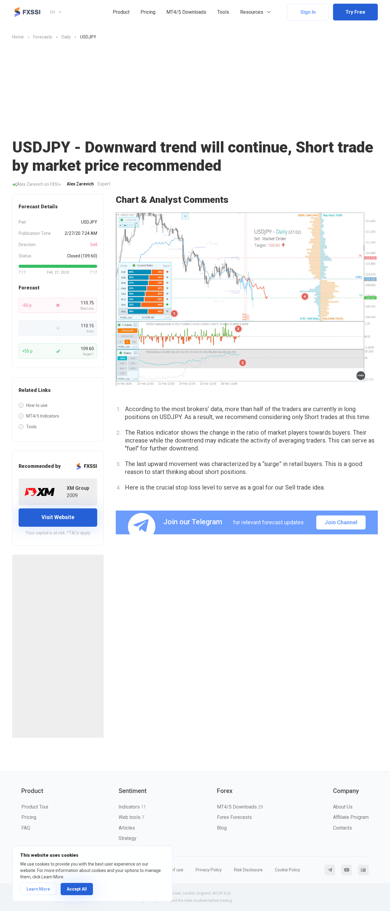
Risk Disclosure (248, 869)
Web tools (131, 817)
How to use (37, 405)
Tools (223, 12)
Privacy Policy (209, 869)
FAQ (25, 828)
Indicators (132, 807)
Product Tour (34, 807)
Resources (251, 12)
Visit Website (57, 517)
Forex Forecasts (234, 817)
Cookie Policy (287, 869)
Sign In (308, 12)
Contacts (342, 828)
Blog (222, 828)
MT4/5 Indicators (42, 416)
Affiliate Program (351, 817)
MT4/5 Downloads (186, 12)
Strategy (127, 838)
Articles (127, 828)
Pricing (147, 12)
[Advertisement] (195, 86)
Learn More (38, 889)
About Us (343, 807)
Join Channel (340, 522)
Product (121, 12)
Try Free (355, 12)
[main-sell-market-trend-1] (247, 299)
